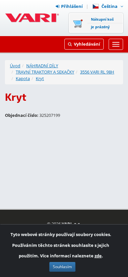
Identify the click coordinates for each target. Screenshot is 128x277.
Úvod (15, 66)
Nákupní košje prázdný (102, 23)
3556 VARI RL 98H (97, 72)
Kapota (23, 78)
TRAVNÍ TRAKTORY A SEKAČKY (45, 72)
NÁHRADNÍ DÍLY (42, 66)
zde (98, 256)
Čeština (110, 6)
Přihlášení (72, 6)
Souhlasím (62, 266)
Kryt (40, 78)
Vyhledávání (87, 44)
